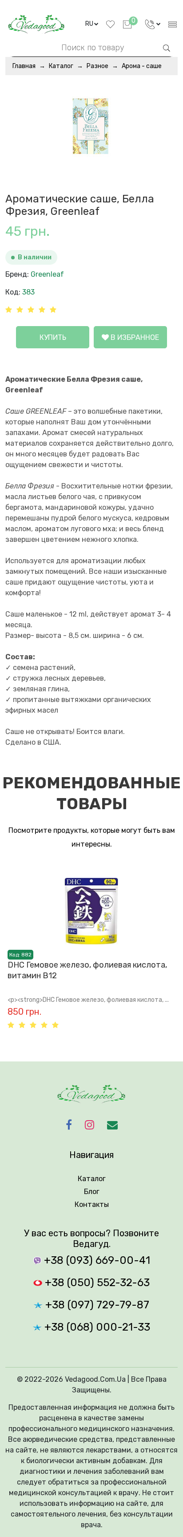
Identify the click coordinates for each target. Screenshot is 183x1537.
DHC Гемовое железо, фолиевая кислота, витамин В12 (87, 970)
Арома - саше (142, 66)
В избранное (134, 337)
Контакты (92, 1204)
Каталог (61, 66)
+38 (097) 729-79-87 (96, 1305)
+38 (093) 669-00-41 (95, 1260)
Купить (53, 337)
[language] (153, 24)
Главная (24, 66)
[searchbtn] (166, 47)
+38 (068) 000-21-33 (96, 1327)
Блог (91, 1191)
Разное (97, 66)
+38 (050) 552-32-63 (96, 1282)
